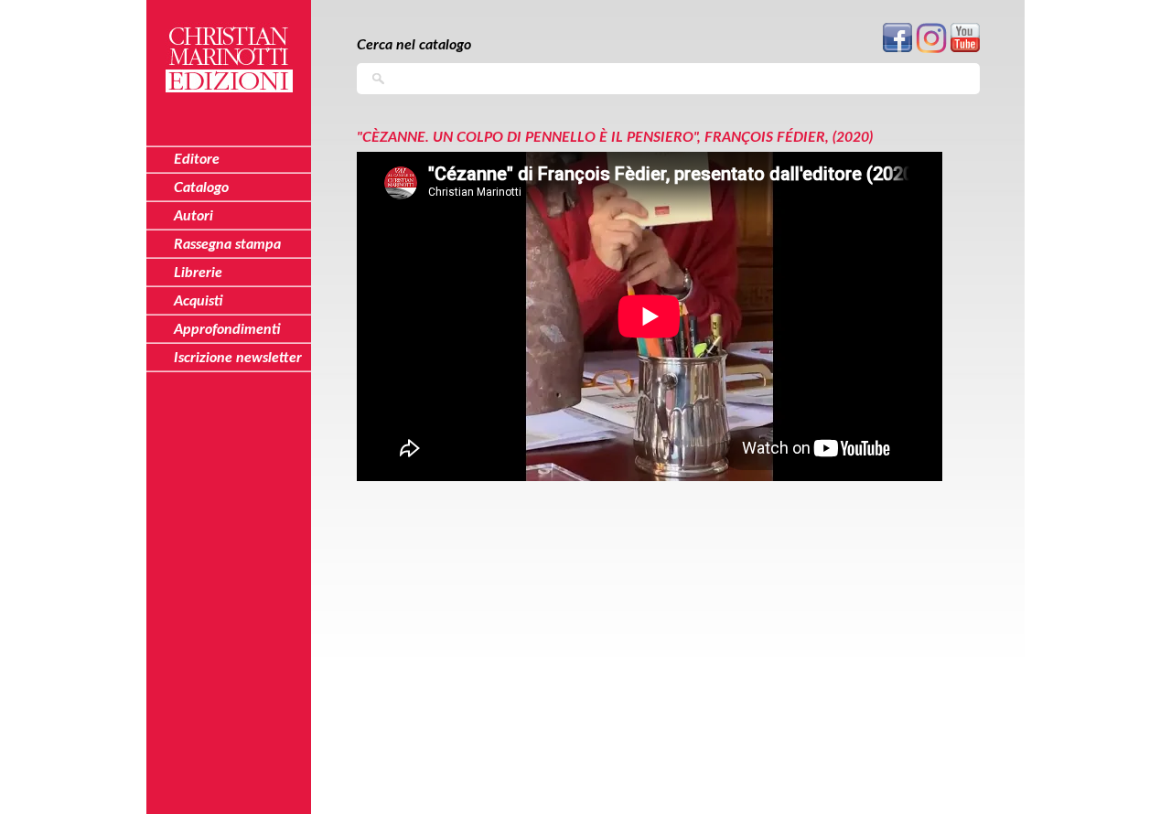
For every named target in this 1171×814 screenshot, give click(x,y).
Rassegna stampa (227, 244)
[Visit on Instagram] (931, 50)
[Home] (228, 49)
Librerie (198, 272)
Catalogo (201, 187)
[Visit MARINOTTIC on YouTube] (965, 49)
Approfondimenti (227, 329)
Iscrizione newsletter (238, 357)
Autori (193, 216)
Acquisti (198, 301)
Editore (197, 159)
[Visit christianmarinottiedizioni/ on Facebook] (897, 49)
